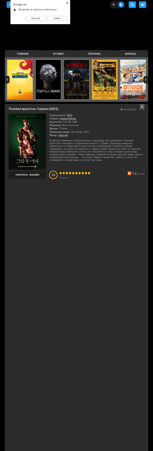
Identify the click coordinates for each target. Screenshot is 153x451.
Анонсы (130, 53)
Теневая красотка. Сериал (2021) (33, 108)
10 (89, 173)
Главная (23, 53)
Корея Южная (68, 118)
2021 (69, 115)
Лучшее (58, 53)
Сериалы (94, 53)
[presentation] (7, 79)
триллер (63, 135)
